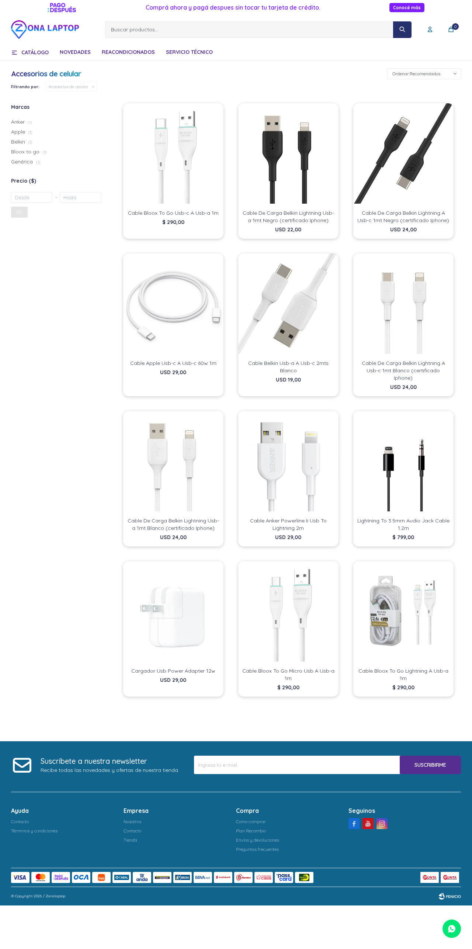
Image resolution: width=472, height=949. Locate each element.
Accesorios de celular (68, 86)
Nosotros (132, 821)
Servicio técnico (189, 52)
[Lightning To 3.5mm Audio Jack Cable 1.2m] (403, 461)
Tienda (130, 840)
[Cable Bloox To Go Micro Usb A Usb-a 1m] (288, 611)
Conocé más (407, 7)
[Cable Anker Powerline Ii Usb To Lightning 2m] (288, 461)
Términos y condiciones (34, 831)
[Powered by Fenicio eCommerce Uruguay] (450, 896)
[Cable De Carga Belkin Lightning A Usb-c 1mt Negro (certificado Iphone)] (403, 153)
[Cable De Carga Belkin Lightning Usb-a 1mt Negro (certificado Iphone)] (288, 153)
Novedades (75, 52)
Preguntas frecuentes (257, 849)
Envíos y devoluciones (257, 840)
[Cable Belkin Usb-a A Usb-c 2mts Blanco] (288, 303)
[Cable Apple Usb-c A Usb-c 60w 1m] (173, 303)
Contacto (20, 821)
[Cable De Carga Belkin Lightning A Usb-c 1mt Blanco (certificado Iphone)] (403, 303)
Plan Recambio (251, 831)
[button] (402, 29)
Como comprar (251, 821)
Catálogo (35, 52)
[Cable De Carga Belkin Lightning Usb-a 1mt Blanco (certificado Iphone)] (173, 461)
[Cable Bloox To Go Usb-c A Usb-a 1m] (173, 153)
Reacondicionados (128, 52)
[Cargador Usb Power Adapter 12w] (173, 611)
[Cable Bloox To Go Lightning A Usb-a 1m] (403, 611)
